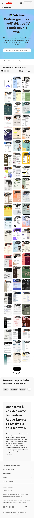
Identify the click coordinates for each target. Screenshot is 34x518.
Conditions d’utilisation (21, 512)
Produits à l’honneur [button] (8, 481)
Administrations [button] (7, 473)
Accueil (3, 60)
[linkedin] (13, 507)
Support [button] (5, 477)
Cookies (4, 515)
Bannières (22, 389)
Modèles (10, 60)
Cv (15, 60)
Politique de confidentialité (9, 512)
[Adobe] (9, 3)
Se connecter (28, 3)
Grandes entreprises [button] (8, 469)
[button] (20, 2)
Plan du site (10, 515)
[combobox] (17, 50)
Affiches (5, 389)
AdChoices (18, 515)
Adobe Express (6, 7)
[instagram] (7, 507)
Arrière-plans (14, 389)
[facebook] (4, 507)
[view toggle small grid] (2, 71)
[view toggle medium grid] (5, 71)
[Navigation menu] (2, 3)
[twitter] (10, 507)
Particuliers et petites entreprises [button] (11, 465)
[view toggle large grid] (8, 71)
